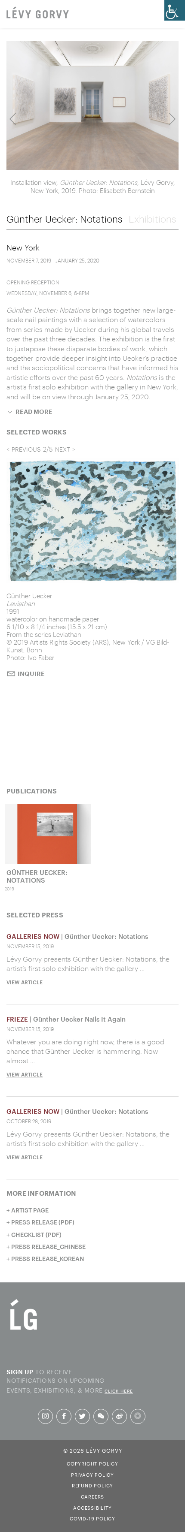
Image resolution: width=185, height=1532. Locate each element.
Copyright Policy (92, 1463)
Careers (93, 1496)
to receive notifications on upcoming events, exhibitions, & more (69, 1380)
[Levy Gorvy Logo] (23, 1329)
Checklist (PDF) (36, 1234)
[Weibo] (119, 1416)
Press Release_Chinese (48, 1246)
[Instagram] (45, 1416)
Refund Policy (92, 1485)
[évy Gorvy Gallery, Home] (37, 13)
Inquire (31, 674)
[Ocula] (138, 1416)
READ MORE (33, 412)
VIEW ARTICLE (24, 982)
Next (172, 119)
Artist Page (30, 1210)
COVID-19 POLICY (92, 1518)
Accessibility (92, 1507)
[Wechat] (101, 1416)
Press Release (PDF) (42, 1222)
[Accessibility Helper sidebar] (174, 10)
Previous (12, 119)
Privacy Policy (92, 1474)
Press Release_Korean (47, 1258)
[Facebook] (64, 1416)
